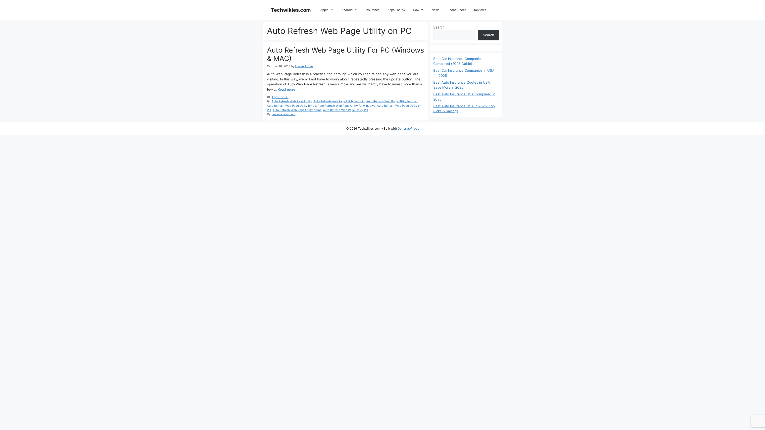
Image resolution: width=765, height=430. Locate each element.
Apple (324, 10)
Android (347, 10)
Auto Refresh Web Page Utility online (297, 110)
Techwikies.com (291, 10)
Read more (286, 89)
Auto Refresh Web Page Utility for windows (346, 105)
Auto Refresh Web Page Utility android (339, 101)
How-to (418, 10)
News (435, 10)
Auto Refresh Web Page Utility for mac (392, 101)
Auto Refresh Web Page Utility (292, 101)
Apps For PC (396, 10)
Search (438, 27)
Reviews (480, 10)
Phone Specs (456, 10)
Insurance (373, 10)
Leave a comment (283, 114)
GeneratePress (408, 128)
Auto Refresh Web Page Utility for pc (291, 105)
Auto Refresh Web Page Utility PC (345, 110)
